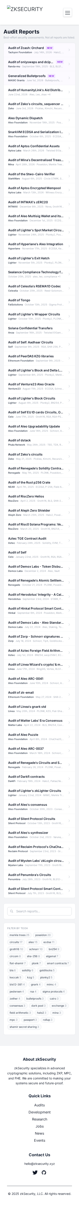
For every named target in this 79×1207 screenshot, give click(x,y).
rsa (33, 991)
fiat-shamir (18, 963)
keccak (15, 977)
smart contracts (58, 963)
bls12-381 (17, 984)
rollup (47, 1019)
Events (39, 1140)
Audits (39, 1105)
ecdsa (48, 942)
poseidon (43, 935)
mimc (51, 984)
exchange (59, 1005)
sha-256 (33, 956)
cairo (54, 998)
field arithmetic (20, 1012)
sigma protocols (54, 991)
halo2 (41, 1012)
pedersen (17, 991)
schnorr (36, 949)
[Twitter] (35, 1172)
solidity (27, 970)
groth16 (16, 949)
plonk (36, 963)
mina (56, 1012)
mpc (14, 1019)
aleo (33, 942)
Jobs (40, 1126)
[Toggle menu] (67, 12)
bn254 (54, 949)
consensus (17, 1005)
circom (15, 956)
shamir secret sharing (24, 1026)
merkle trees (19, 935)
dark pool (38, 1005)
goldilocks (47, 970)
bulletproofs (35, 998)
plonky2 (46, 977)
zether (15, 998)
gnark (36, 984)
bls (13, 970)
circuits (16, 942)
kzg (30, 977)
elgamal (52, 956)
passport (30, 1019)
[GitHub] (44, 1172)
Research (39, 1119)
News (39, 1133)
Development (40, 1112)
